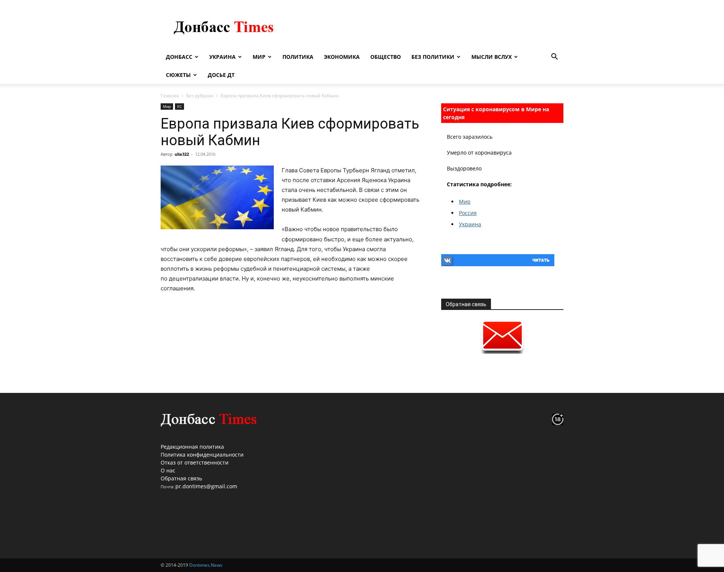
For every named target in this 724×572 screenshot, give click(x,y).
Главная (170, 95)
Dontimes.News (205, 565)
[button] (554, 57)
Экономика (342, 56)
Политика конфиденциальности (202, 454)
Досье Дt (221, 74)
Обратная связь (181, 478)
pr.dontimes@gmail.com (206, 486)
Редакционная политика (192, 446)
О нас (168, 470)
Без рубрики (199, 95)
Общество (385, 56)
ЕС (179, 106)
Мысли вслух (491, 56)
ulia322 (182, 154)
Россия (468, 212)
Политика (297, 56)
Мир (259, 56)
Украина (222, 56)
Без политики (432, 56)
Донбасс (179, 56)
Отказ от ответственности (195, 462)
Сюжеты (178, 74)
